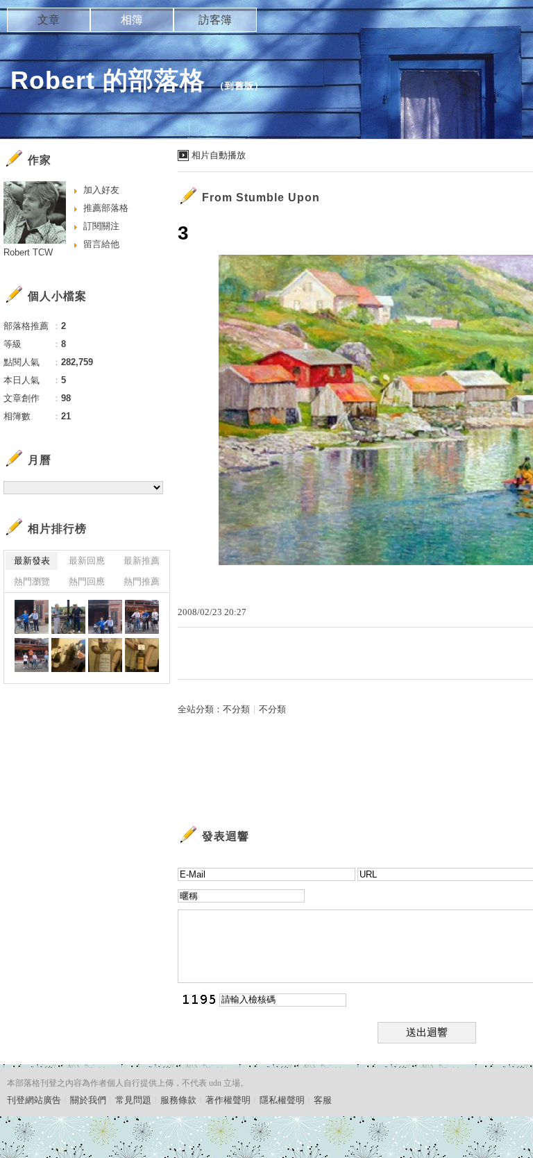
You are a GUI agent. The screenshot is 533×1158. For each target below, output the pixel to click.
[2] (142, 617)
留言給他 (101, 244)
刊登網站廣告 (34, 1100)
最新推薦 (142, 560)
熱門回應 (87, 581)
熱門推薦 (142, 581)
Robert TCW (28, 252)
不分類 (236, 709)
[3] (105, 617)
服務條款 (178, 1100)
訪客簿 (215, 20)
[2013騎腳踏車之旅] (32, 617)
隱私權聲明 (282, 1100)
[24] (105, 655)
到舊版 (239, 86)
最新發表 (32, 560)
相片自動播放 (219, 155)
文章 (48, 20)
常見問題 (133, 1100)
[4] (68, 617)
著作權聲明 (228, 1100)
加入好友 (101, 190)
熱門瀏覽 (32, 581)
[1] (32, 655)
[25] (68, 655)
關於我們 (88, 1100)
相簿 (132, 20)
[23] (142, 655)
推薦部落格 (105, 208)
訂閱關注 (101, 226)
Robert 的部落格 (107, 80)
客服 (323, 1100)
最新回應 (87, 560)
